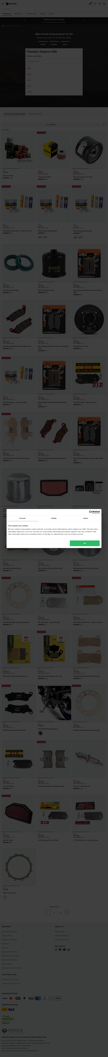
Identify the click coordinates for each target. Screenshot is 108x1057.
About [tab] (85, 518)
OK (85, 543)
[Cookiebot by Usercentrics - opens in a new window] (90, 512)
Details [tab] (54, 518)
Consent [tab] (22, 518)
